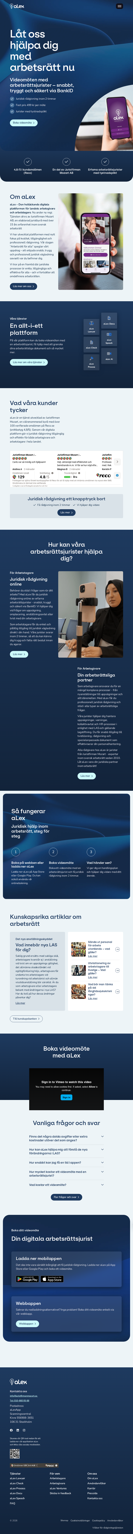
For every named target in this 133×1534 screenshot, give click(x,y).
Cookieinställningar (80, 1520)
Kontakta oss (95, 1498)
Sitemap (64, 1520)
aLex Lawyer (17, 1478)
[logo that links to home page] (34, 1382)
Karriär (91, 1488)
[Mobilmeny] (119, 6)
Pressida (92, 1493)
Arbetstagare (58, 1478)
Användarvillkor (96, 1483)
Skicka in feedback (60, 1493)
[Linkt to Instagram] (24, 1430)
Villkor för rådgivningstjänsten (107, 1527)
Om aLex (92, 1478)
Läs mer (65, 512)
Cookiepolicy (98, 1520)
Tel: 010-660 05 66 (19, 1400)
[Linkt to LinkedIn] (18, 1430)
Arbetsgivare (57, 1483)
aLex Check (16, 1483)
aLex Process (17, 1488)
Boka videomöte (22, 122)
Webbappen (26, 1324)
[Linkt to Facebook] (11, 1430)
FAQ (12, 1503)
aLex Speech (17, 1498)
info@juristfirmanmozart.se (24, 1395)
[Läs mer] (95, 950)
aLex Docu (16, 1493)
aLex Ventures (58, 1488)
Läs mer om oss (22, 286)
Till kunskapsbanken (25, 1019)
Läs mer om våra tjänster (27, 362)
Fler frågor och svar (65, 1197)
